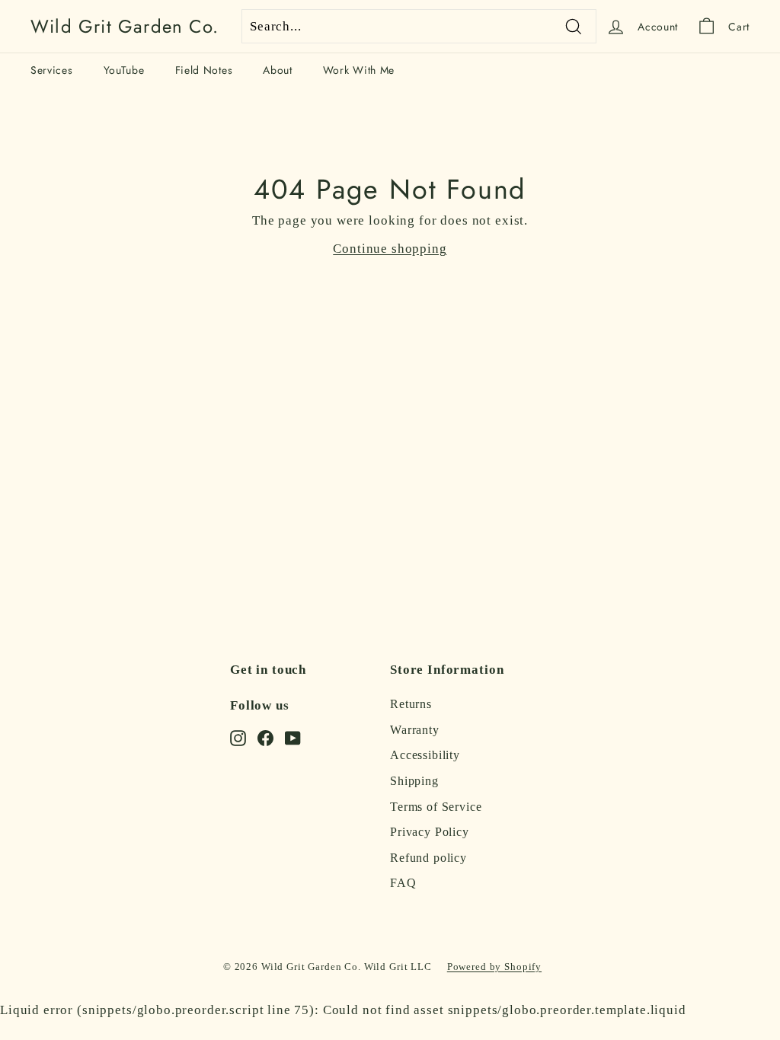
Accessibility (425, 754)
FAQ (403, 882)
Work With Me (359, 70)
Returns (411, 703)
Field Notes (204, 70)
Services (51, 70)
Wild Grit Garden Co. (124, 27)
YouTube (124, 70)
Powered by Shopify (494, 966)
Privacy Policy (429, 831)
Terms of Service (436, 806)
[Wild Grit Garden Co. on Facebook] (265, 737)
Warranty (415, 729)
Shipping (414, 780)
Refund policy (428, 857)
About (277, 70)
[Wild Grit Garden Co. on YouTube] (293, 737)
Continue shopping (389, 248)
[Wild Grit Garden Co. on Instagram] (238, 737)
